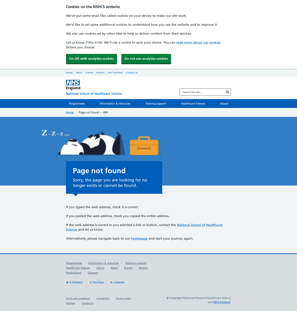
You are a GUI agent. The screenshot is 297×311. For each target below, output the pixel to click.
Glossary (93, 272)
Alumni (100, 72)
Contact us (132, 72)
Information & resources (115, 103)
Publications (73, 272)
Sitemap (70, 303)
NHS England (221, 302)
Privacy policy (123, 298)
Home (69, 72)
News (79, 72)
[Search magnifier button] (227, 92)
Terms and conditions (78, 298)
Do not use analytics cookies (146, 59)
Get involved (115, 72)
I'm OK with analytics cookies (91, 59)
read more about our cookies (198, 42)
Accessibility (103, 298)
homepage (139, 238)
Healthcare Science (193, 103)
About (224, 103)
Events (89, 72)
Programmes (77, 103)
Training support (155, 103)
